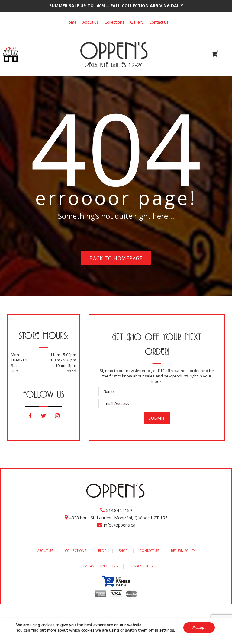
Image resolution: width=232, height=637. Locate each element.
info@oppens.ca (119, 525)
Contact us (159, 22)
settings (167, 630)
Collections (114, 22)
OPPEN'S (113, 50)
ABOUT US (45, 551)
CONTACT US (149, 551)
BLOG (102, 551)
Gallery (136, 22)
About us (90, 22)
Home (71, 22)
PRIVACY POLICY (141, 566)
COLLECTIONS (75, 551)
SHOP (123, 551)
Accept (199, 627)
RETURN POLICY (183, 551)
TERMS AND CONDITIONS (98, 566)
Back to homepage (116, 258)
